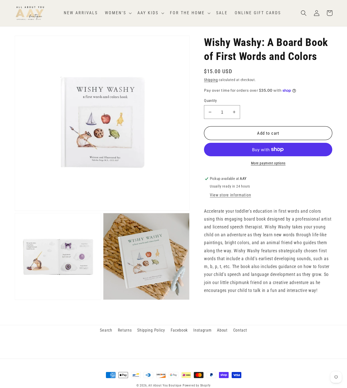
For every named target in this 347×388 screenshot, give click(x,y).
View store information (230, 194)
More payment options (268, 163)
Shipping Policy (151, 330)
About (222, 330)
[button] (117, 13)
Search (106, 330)
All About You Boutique (165, 385)
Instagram (202, 330)
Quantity (210, 100)
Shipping (211, 80)
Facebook (179, 330)
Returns (125, 330)
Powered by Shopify (197, 385)
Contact (240, 330)
